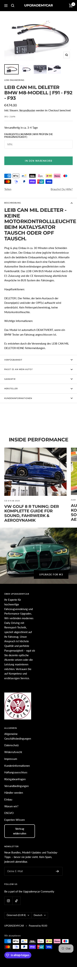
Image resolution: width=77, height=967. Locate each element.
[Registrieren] (57, 871)
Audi (73, 500)
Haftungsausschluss (15, 772)
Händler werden (13, 792)
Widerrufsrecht (13, 752)
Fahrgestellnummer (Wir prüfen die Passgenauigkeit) (28, 136)
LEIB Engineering (14, 80)
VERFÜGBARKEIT (13, 360)
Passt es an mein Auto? (18, 369)
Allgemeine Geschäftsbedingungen (17, 736)
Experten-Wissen (14, 819)
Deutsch (38, 915)
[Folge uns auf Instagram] (8, 901)
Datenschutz (11, 745)
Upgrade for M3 (51, 574)
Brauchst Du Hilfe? (62, 189)
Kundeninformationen (17, 765)
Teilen (7, 189)
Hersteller (11, 388)
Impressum (10, 758)
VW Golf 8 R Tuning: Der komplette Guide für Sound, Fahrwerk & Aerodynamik (31, 513)
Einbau (8, 799)
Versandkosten (27, 110)
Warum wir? (11, 806)
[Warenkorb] (71, 5)
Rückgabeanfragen (15, 779)
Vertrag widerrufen (19, 831)
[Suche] (12, 5)
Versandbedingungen (16, 786)
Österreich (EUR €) (16, 915)
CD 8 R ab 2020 (12, 501)
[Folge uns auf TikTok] (16, 901)
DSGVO (9, 812)
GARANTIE (10, 379)
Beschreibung (12, 203)
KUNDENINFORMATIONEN (18, 398)
